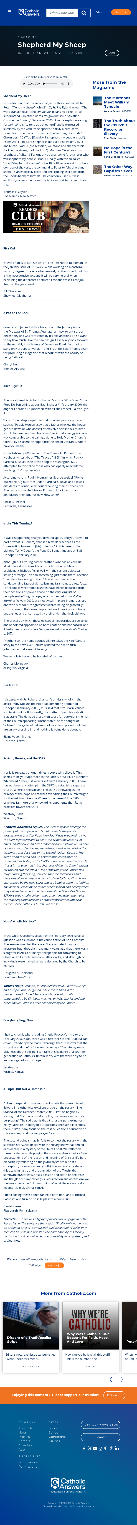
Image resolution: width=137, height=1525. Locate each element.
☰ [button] (9, 11)
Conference (58, 1437)
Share (112, 53)
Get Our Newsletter (102, 1424)
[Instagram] (100, 1448)
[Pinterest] (105, 1448)
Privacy (55, 1506)
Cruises (54, 1441)
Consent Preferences (83, 1506)
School (54, 1432)
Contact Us (66, 1506)
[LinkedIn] (117, 1448)
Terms (46, 1506)
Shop (100, 12)
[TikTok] (111, 1448)
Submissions (28, 1462)
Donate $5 (54, 1265)
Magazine (27, 37)
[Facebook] (84, 1448)
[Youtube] (95, 1448)
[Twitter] (89, 1448)
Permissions (28, 1466)
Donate (121, 12)
